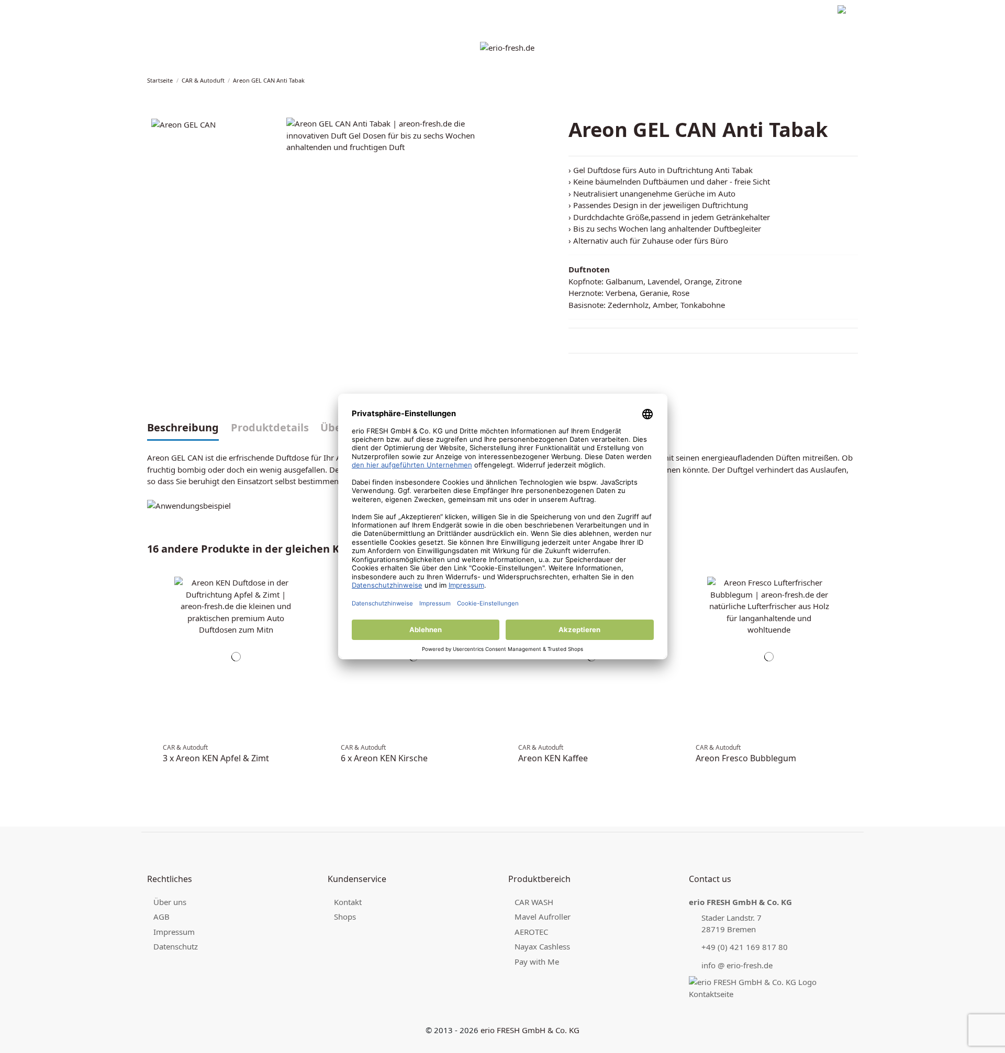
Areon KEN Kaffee (553, 758)
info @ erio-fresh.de (737, 965)
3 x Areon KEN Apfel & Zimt (216, 758)
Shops (345, 916)
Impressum (164, 10)
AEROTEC (531, 931)
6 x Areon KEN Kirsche (384, 758)
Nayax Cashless (542, 946)
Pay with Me (537, 961)
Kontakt (348, 902)
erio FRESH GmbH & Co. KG (530, 1030)
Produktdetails (270, 428)
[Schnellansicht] (313, 600)
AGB (161, 916)
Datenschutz (210, 10)
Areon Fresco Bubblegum (746, 758)
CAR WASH (534, 902)
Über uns (169, 902)
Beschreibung (183, 428)
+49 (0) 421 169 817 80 (744, 947)
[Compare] (313, 589)
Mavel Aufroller (543, 916)
